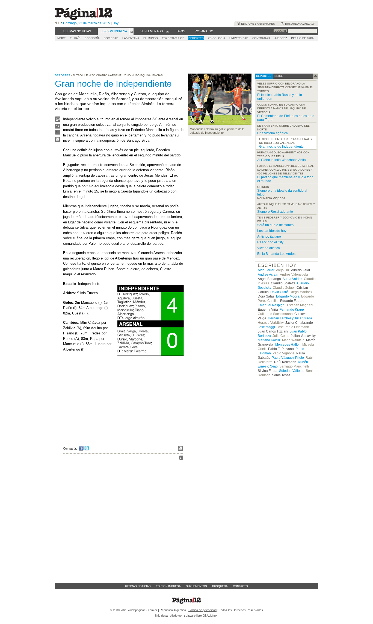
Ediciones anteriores (257, 23)
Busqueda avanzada (299, 23)
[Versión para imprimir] (57, 141)
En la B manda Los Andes (276, 254)
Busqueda (220, 586)
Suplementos (196, 586)
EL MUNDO (150, 38)
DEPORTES (196, 38)
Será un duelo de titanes (275, 225)
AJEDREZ (280, 38)
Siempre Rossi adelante (275, 212)
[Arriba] (181, 458)
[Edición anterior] (56, 23)
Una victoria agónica (272, 133)
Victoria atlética (268, 248)
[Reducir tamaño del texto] (57, 133)
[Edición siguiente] (61, 23)
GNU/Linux (210, 615)
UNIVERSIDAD (238, 38)
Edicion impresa (168, 586)
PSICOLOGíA (216, 38)
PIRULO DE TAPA (302, 38)
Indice (61, 38)
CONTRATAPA (261, 38)
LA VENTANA (130, 38)
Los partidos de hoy (271, 231)
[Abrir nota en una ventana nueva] (57, 120)
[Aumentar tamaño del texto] (57, 128)
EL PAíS (75, 38)
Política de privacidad (202, 610)
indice (278, 75)
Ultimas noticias (138, 586)
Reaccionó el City (270, 242)
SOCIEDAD (111, 38)
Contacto (240, 586)
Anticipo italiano (269, 236)
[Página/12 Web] (83, 19)
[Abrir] (132, 31)
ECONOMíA (92, 38)
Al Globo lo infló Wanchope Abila (281, 160)
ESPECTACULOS (173, 38)
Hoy (116, 23)
